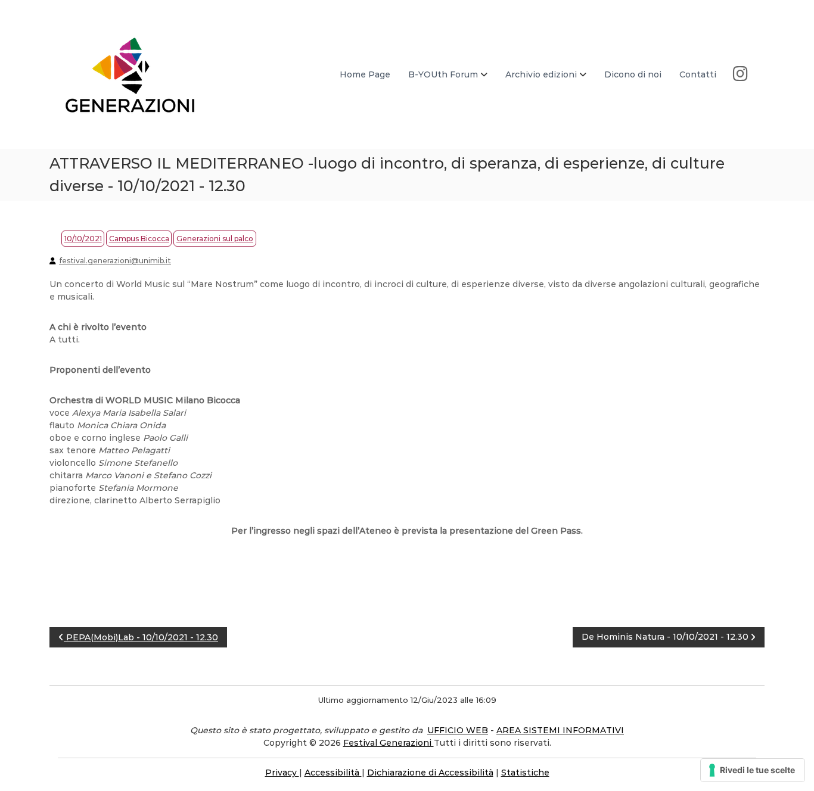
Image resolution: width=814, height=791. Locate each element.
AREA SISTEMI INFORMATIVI (560, 730)
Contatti (697, 74)
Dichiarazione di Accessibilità (430, 772)
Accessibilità (333, 772)
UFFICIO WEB (457, 730)
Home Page (365, 74)
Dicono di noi (632, 74)
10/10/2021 (83, 238)
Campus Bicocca (139, 238)
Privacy (282, 772)
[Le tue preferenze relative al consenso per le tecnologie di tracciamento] (752, 770)
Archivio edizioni (541, 74)
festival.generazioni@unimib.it (115, 260)
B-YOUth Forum (443, 74)
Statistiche (525, 772)
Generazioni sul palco (214, 238)
